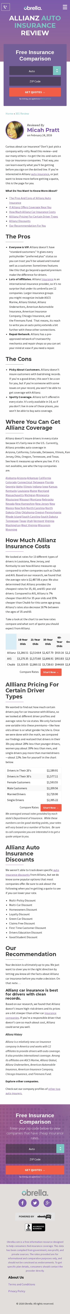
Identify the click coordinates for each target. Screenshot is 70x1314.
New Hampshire (25, 503)
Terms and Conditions (21, 1284)
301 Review (22, 113)
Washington (13, 525)
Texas (22, 521)
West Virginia (29, 525)
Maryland (43, 491)
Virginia (49, 521)
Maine (33, 491)
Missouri (24, 499)
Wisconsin (44, 525)
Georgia (10, 486)
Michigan (30, 495)
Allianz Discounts (20, 221)
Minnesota (42, 495)
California (45, 478)
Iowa (45, 486)
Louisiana (23, 491)
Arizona (22, 478)
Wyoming (11, 529)
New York (20, 508)
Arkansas (32, 478)
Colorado (11, 482)
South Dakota (49, 516)
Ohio (18, 512)
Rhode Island (14, 516)
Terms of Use (46, 99)
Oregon (39, 512)
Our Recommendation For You (27, 225)
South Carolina (31, 516)
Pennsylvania (53, 512)
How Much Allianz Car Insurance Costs (32, 212)
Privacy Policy (16, 1291)
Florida (49, 482)
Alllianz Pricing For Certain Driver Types (33, 216)
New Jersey (42, 503)
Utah (30, 521)
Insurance (47, 279)
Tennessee (12, 521)
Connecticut (24, 482)
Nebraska (47, 499)
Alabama (11, 478)
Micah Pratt (43, 130)
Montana (35, 499)
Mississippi (12, 499)
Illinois (27, 486)
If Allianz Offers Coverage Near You (30, 207)
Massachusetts (15, 495)
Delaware (39, 482)
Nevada (10, 503)
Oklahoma (28, 512)
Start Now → (51, 672)
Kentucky (11, 491)
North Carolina (35, 508)
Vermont (38, 521)
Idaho (19, 486)
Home (9, 113)
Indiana (37, 486)
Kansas (53, 486)
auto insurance (40, 174)
